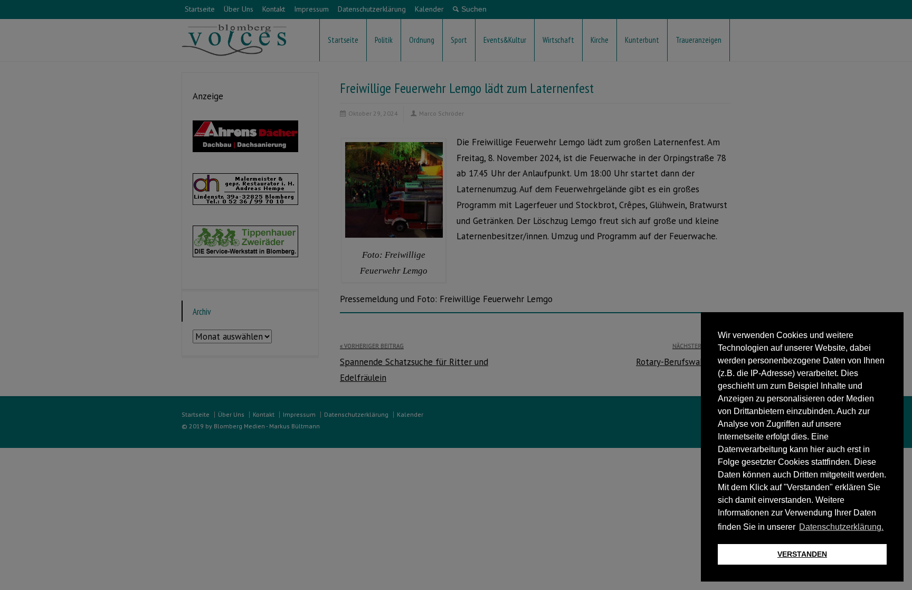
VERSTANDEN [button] (802, 554)
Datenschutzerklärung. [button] (841, 526)
